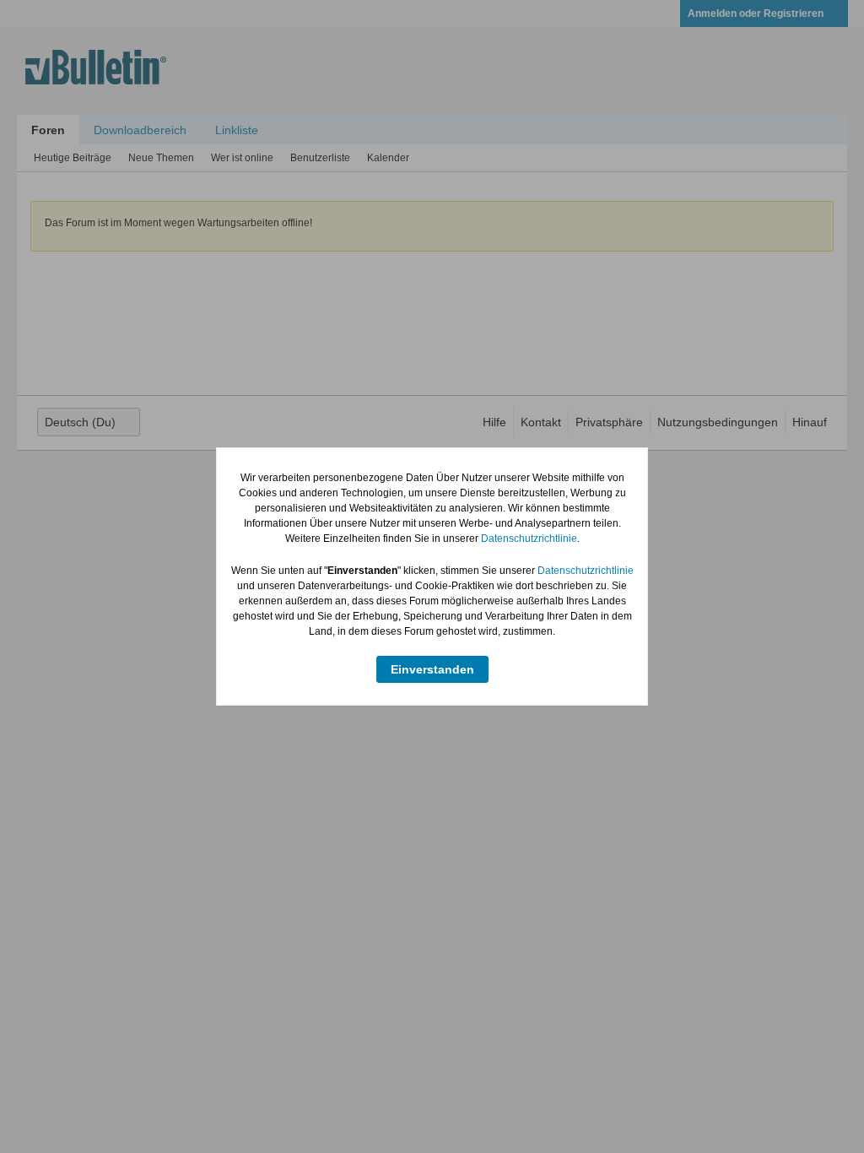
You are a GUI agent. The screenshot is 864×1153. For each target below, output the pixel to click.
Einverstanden (432, 669)
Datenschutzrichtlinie (529, 538)
